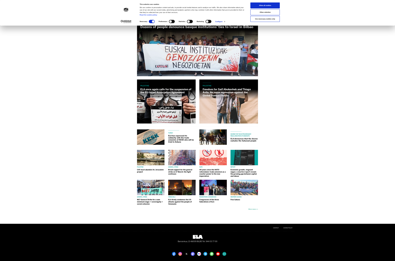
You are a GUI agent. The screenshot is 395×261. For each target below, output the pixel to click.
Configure (218, 21)
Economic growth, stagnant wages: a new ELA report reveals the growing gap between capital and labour (244, 173)
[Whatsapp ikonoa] (212, 254)
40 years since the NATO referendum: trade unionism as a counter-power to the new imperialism (212, 173)
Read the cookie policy (148, 15)
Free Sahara (235, 200)
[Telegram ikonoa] (205, 254)
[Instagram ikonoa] (180, 254)
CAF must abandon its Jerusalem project (150, 171)
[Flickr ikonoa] (199, 254)
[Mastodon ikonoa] (193, 254)
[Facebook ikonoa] (174, 254)
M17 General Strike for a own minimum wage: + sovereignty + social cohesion (150, 202)
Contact (276, 228)
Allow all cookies (265, 5)
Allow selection (265, 12)
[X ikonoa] (187, 254)
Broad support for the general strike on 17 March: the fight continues (180, 172)
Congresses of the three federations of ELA (209, 201)
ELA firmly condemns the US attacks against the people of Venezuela (180, 202)
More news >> (253, 209)
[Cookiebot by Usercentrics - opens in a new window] (126, 21)
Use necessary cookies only (265, 19)
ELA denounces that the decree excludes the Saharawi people (244, 140)
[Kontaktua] (224, 254)
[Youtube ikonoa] (218, 254)
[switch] (172, 21)
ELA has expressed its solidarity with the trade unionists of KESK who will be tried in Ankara (181, 139)
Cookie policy (288, 228)
